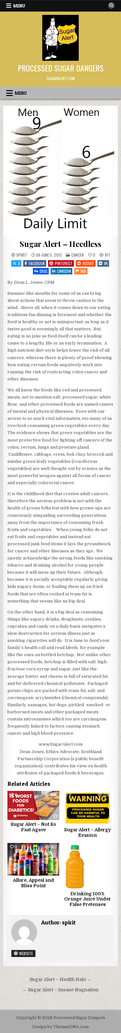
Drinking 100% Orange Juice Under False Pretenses (87, 899)
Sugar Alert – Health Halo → (61, 979)
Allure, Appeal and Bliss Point (33, 883)
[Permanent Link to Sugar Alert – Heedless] (60, 171)
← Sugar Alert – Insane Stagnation (60, 989)
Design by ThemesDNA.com (60, 1027)
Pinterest (64, 263)
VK (106, 263)
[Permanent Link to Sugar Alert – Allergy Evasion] (88, 808)
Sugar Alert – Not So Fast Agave (33, 827)
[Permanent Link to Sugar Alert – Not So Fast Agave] (33, 805)
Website (25, 953)
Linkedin (64, 271)
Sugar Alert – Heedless (60, 244)
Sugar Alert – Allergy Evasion (87, 832)
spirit (21, 255)
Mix (83, 271)
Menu (19, 5)
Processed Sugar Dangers (61, 68)
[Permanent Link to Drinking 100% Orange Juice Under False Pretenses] (88, 866)
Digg (43, 271)
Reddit (88, 263)
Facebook (37, 263)
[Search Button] (111, 5)
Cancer (77, 255)
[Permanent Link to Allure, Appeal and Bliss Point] (33, 859)
